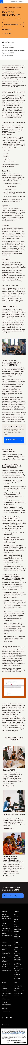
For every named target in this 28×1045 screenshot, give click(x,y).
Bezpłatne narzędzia (7, 935)
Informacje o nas (18, 986)
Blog (3, 986)
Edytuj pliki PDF (6, 964)
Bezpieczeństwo (6, 928)
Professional (17, 917)
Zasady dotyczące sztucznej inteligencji (18, 970)
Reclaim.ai (16, 931)
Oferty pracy (17, 988)
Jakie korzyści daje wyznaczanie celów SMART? (13, 50)
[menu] (26, 1)
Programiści (5, 995)
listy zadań (14, 660)
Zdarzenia (4, 988)
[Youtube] (10, 1017)
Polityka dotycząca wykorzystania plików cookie (18, 959)
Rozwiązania (5, 925)
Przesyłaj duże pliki (6, 945)
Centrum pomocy (18, 947)
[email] (10, 33)
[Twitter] (2, 1017)
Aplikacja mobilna (6, 918)
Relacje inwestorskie (19, 990)
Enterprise (16, 921)
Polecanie (4, 1002)
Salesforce (17, 586)
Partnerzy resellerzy (6, 1004)
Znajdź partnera (6, 1011)
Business (16, 919)
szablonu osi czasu (21, 655)
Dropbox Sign (17, 929)
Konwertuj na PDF (6, 970)
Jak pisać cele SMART (7, 55)
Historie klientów (6, 990)
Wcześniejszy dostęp (7, 930)
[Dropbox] (1, 1)
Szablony (4, 933)
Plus (15, 914)
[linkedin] (7, 33)
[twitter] (3, 33)
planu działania (6, 373)
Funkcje (4, 923)
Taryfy (15, 934)
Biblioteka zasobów (6, 993)
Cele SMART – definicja (8, 47)
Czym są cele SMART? (7, 45)
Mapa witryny (17, 974)
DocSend (16, 926)
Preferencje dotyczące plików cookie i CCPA (18, 965)
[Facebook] (6, 1017)
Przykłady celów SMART (8, 53)
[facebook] (5, 33)
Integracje (4, 921)
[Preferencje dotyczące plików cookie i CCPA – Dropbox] (14, 1036)
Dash (15, 924)
